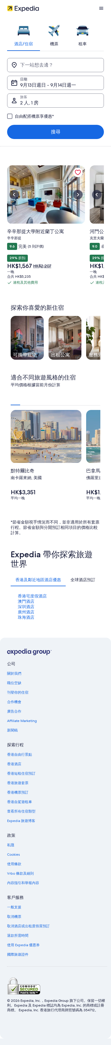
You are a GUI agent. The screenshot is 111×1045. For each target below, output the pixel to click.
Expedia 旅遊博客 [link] (21, 820)
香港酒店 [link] (14, 764)
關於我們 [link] (14, 673)
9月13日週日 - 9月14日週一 (48, 85)
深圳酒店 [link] (26, 606)
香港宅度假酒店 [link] (32, 596)
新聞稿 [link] (12, 730)
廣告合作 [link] (14, 711)
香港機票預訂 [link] (17, 792)
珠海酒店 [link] (26, 617)
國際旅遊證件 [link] (17, 954)
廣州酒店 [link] (26, 612)
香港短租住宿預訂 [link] (21, 773)
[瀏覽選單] (101, 8)
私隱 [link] (10, 845)
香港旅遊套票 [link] (17, 783)
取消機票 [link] (14, 916)
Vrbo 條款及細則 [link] (20, 873)
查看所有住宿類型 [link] (21, 811)
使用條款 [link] (14, 864)
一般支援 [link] (14, 907)
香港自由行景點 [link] (19, 754)
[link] (78, 172)
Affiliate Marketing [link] (22, 720)
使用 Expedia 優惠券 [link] (23, 945)
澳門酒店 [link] (26, 601)
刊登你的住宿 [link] (17, 692)
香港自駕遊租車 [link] (19, 802)
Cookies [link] (13, 854)
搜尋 (55, 132)
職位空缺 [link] (14, 683)
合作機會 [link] (14, 702)
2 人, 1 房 (29, 103)
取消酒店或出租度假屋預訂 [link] (28, 926)
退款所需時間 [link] (17, 935)
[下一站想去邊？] (55, 65)
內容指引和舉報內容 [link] (23, 883)
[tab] (23, 33)
